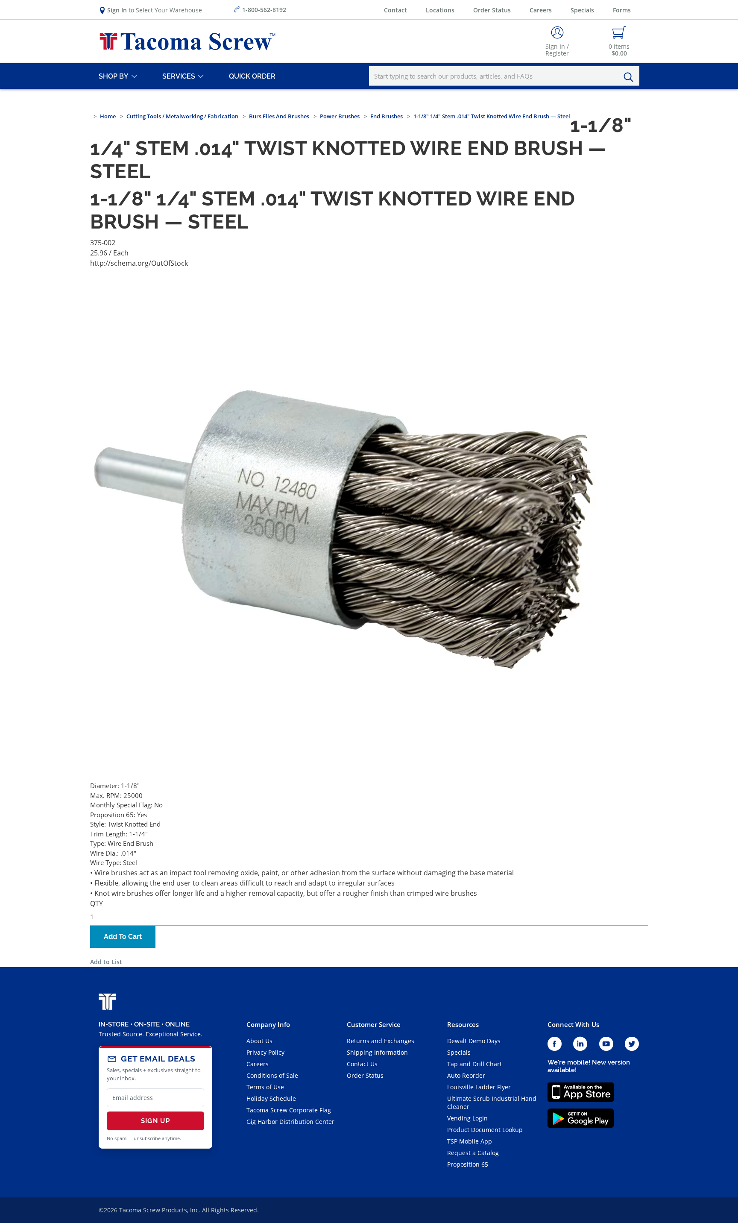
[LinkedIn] (580, 1044)
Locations (440, 10)
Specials (582, 10)
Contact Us (362, 1064)
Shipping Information (377, 1052)
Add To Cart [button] (123, 937)
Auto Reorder (466, 1075)
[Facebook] (555, 1044)
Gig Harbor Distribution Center (290, 1121)
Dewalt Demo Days (474, 1041)
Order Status (492, 10)
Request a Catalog (473, 1153)
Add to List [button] (106, 962)
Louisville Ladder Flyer (479, 1087)
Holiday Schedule (271, 1098)
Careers (541, 10)
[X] (632, 1044)
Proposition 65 (467, 1164)
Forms (622, 10)
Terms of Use (265, 1087)
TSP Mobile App (469, 1141)
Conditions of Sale (272, 1075)
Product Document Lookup (485, 1130)
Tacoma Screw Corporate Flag (288, 1110)
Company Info (268, 1024)
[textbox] (504, 76)
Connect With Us (573, 1024)
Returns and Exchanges (380, 1041)
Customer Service (374, 1024)
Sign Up (155, 1121)
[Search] (631, 77)
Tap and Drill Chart (474, 1064)
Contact (395, 10)
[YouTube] (606, 1044)
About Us (259, 1041)
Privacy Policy (265, 1052)
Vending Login (467, 1118)
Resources (463, 1024)
